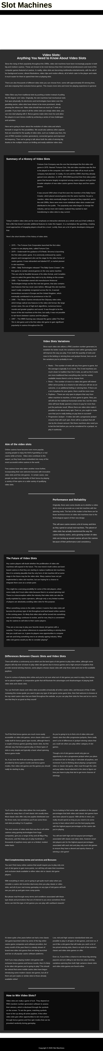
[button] (51, 12)
